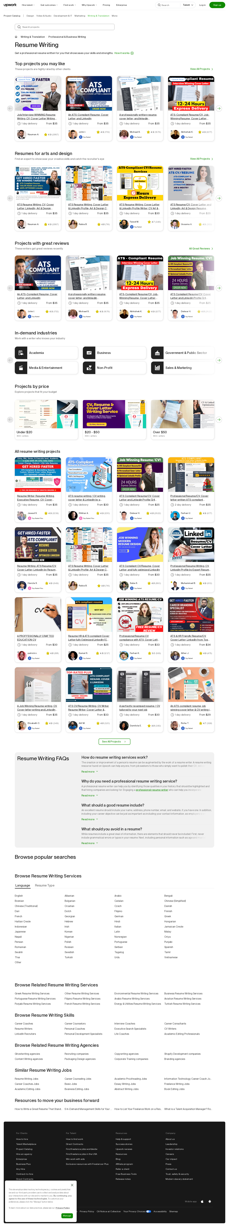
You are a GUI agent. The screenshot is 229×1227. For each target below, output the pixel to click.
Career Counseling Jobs (78, 1078)
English (19, 895)
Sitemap (173, 1211)
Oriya (167, 936)
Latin (117, 931)
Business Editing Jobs (77, 1089)
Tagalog (119, 952)
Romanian (20, 947)
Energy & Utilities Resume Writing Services (137, 1003)
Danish (168, 906)
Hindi (117, 921)
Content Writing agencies (29, 1059)
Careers (170, 1154)
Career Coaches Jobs (27, 1083)
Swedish (69, 952)
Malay (167, 931)
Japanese (20, 931)
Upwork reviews (124, 1149)
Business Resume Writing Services (183, 993)
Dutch (68, 911)
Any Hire (20, 1169)
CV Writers (170, 1028)
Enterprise (21, 1159)
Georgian (70, 916)
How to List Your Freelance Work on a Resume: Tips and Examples (139, 1109)
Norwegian (120, 936)
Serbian (118, 947)
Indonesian (21, 926)
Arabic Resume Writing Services (132, 998)
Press (168, 1164)
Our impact (171, 1159)
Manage (67, 1216)
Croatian (69, 906)
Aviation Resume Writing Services (182, 998)
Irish (67, 926)
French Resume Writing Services (82, 1003)
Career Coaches (24, 1023)
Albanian (69, 895)
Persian (19, 941)
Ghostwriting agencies (27, 1053)
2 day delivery (183, 504)
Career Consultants (175, 1023)
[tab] (23, 885)
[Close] (72, 1185)
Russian (69, 947)
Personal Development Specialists (83, 1033)
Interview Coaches (124, 1023)
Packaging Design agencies (80, 1059)
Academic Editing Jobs (27, 1089)
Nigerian (69, 936)
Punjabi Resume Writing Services (33, 1003)
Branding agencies (174, 1059)
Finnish (168, 911)
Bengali (168, 895)
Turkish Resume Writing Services (182, 1003)
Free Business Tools (126, 1174)
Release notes (123, 1179)
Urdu (117, 957)
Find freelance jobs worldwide (81, 1149)
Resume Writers (23, 1028)
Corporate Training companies (131, 1059)
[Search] (159, 5)
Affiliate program (124, 1164)
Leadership (171, 1144)
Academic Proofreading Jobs (130, 1078)
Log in (202, 5)
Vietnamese (171, 957)
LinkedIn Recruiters (25, 1033)
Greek (167, 916)
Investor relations (175, 1149)
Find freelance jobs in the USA (81, 1154)
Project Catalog (12, 15)
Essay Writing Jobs (125, 1083)
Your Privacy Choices (137, 1211)
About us (170, 1139)
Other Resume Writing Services (82, 993)
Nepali (18, 936)
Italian (117, 926)
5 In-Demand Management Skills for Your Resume (89, 1109)
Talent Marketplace (26, 1144)
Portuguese (120, 941)
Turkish (69, 957)
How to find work (74, 1139)
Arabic (118, 895)
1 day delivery (29, 123)
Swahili (19, 952)
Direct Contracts (24, 1179)
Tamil (167, 952)
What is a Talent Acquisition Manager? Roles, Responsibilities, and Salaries (189, 1109)
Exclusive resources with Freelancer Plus (87, 1164)
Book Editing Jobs (174, 1089)
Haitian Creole (23, 921)
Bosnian (19, 900)
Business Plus (23, 1164)
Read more (88, 771)
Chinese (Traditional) (26, 906)
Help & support (123, 1139)
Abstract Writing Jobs (126, 1089)
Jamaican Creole (173, 926)
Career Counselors (75, 1023)
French (18, 916)
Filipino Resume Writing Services (82, 998)
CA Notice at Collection (109, 1211)
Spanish (168, 947)
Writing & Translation (33, 37)
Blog (118, 1159)
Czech (118, 906)
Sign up (217, 5)
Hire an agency (24, 1154)
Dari (17, 911)
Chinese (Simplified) (175, 900)
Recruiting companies (77, 1053)
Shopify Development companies (182, 1053)
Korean (69, 931)
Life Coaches (121, 1033)
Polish (68, 941)
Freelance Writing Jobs (177, 1083)
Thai (17, 957)
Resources (121, 1154)
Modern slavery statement (179, 1179)
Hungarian (170, 921)
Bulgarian (70, 900)
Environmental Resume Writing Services (136, 993)
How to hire (22, 1139)
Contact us (171, 1169)
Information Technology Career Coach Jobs (188, 1078)
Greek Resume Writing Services (32, 993)
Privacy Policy (87, 1211)
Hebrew (69, 921)
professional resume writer (152, 789)
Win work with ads (75, 1159)
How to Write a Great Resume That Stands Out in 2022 (40, 1109)
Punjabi (168, 941)
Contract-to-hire (24, 1174)
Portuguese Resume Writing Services (35, 998)
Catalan (118, 900)
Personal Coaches (75, 1028)
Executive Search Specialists (130, 1028)
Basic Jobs (71, 1083)
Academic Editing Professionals (182, 1033)
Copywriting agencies (126, 1053)
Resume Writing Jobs (26, 1078)
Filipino (118, 911)
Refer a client (122, 1169)
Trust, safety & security (177, 1174)
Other (18, 962)
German (119, 916)
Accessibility (160, 1211)
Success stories (124, 1144)
